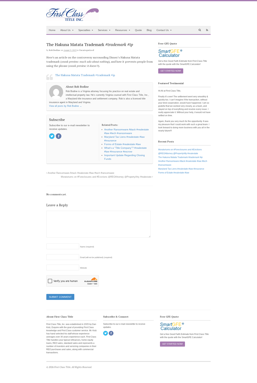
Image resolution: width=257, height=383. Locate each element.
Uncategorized (86, 50)
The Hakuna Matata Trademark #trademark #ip (85, 75)
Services (102, 30)
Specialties (84, 30)
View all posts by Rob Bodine (65, 106)
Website (83, 268)
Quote (138, 30)
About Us (65, 30)
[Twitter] (52, 136)
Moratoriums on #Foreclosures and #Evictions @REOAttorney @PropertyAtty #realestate (106, 177)
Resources (121, 30)
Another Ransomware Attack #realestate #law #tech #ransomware (80, 173)
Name (87, 247)
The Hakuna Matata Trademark (180, 157)
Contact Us (162, 30)
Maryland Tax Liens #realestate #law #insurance (181, 169)
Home (52, 30)
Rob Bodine (54, 50)
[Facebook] (59, 136)
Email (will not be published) (96, 257)
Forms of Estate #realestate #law (173, 172)
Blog (149, 30)
